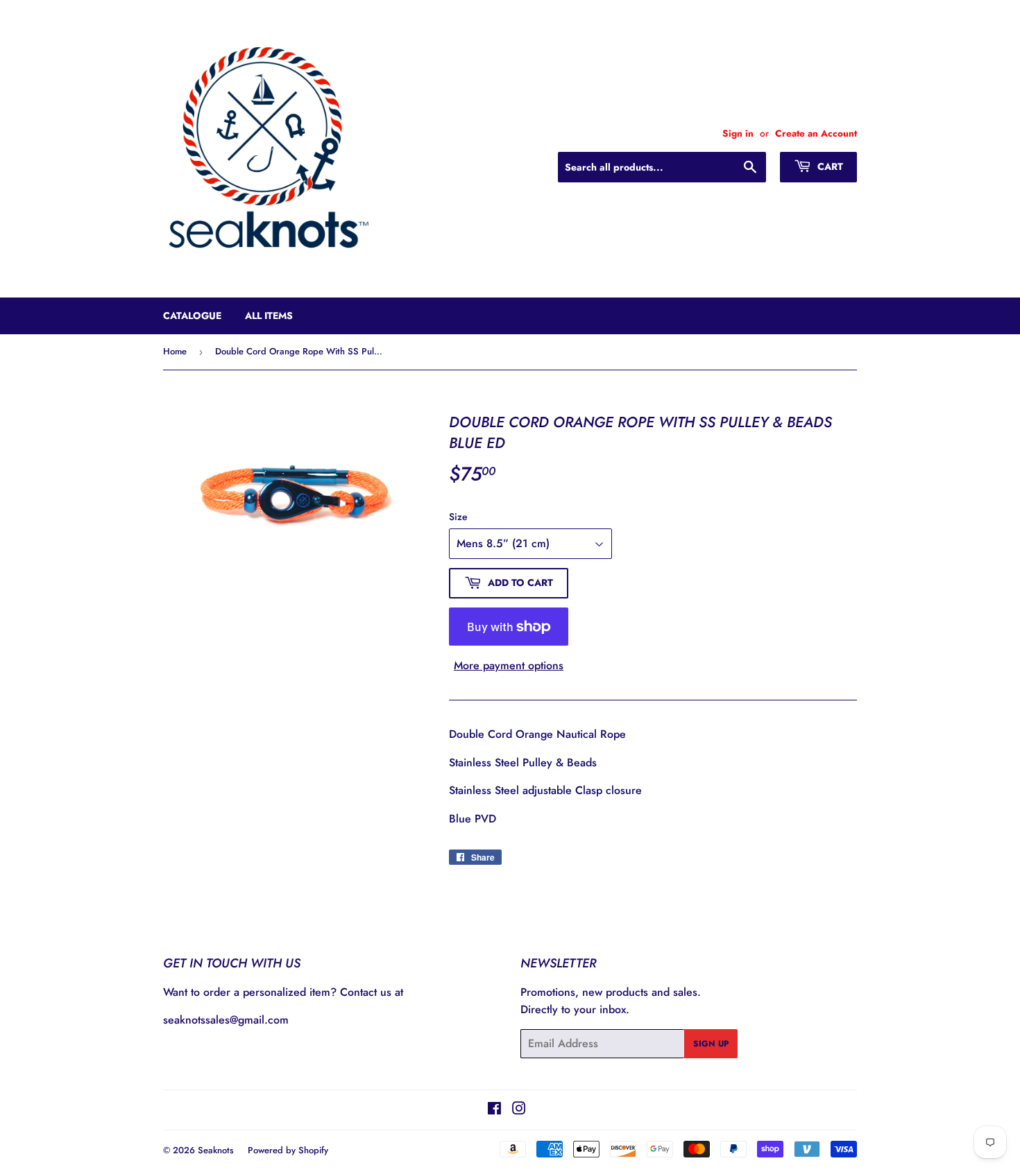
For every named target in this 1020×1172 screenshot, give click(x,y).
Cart (829, 166)
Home (175, 351)
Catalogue (192, 315)
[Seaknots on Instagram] (519, 1110)
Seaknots (216, 1150)
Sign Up (711, 1043)
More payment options (508, 665)
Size (458, 517)
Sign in (738, 133)
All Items (269, 315)
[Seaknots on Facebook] (494, 1110)
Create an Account (816, 133)
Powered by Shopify (288, 1150)
